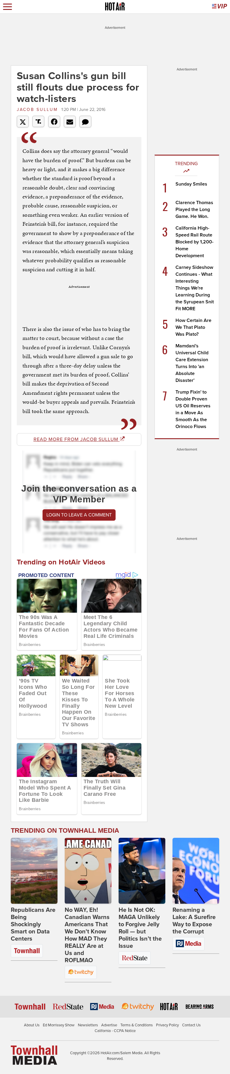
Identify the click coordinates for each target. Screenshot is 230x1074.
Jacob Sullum (38, 109)
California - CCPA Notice (115, 1030)
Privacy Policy (167, 1025)
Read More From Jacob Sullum (77, 439)
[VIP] (219, 6)
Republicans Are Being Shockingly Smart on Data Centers (33, 924)
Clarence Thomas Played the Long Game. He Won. (194, 209)
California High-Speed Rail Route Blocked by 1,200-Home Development (194, 242)
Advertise (109, 1025)
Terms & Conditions (136, 1025)
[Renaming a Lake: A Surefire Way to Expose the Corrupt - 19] (195, 871)
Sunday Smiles (191, 184)
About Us (32, 1025)
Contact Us (191, 1025)
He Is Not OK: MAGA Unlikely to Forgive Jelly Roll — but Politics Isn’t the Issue (140, 928)
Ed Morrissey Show (59, 1025)
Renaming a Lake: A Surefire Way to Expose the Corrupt (194, 920)
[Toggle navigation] (7, 6)
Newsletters (88, 1025)
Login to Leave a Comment (79, 515)
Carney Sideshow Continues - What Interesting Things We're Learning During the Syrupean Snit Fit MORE (194, 288)
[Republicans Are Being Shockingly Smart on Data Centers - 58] (34, 871)
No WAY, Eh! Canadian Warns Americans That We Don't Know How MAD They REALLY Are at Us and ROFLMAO (87, 935)
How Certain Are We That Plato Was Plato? (193, 327)
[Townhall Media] (34, 1054)
